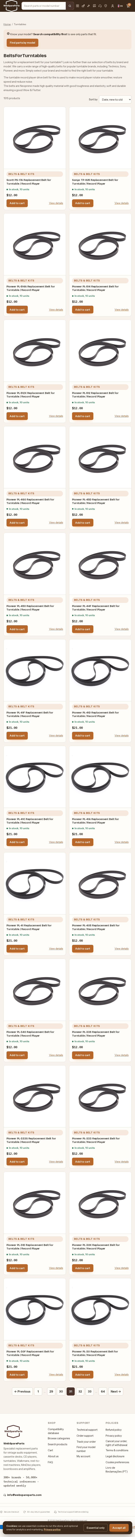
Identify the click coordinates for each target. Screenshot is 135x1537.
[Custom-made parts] (88, 6)
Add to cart (17, 203)
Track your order (86, 1441)
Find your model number (86, 1449)
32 (80, 1391)
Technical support (87, 1429)
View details (56, 203)
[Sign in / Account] (112, 5)
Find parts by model (22, 42)
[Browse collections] (77, 6)
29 (51, 1391)
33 (89, 1391)
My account (83, 1456)
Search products (57, 1444)
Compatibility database (56, 1431)
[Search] (70, 6)
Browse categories (59, 1438)
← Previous (22, 1391)
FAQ (50, 1462)
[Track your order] (83, 6)
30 (61, 1391)
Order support (85, 1435)
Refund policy (114, 1429)
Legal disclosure (115, 1456)
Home (7, 24)
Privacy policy (114, 1435)
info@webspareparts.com (24, 1495)
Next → (116, 1391)
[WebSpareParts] (12, 6)
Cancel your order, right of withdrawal (116, 1443)
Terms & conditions (117, 1450)
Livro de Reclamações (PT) (117, 1469)
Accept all (119, 1527)
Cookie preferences (117, 1462)
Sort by (93, 99)
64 (103, 1391)
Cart (50, 1450)
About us (53, 1456)
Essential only (96, 1527)
